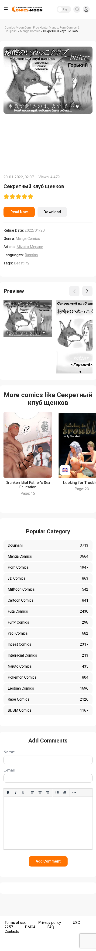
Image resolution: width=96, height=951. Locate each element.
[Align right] (47, 793)
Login (86, 9)
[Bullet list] (57, 793)
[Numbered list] (64, 793)
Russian (31, 255)
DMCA (30, 927)
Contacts (12, 931)
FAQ (50, 927)
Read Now (19, 212)
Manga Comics (28, 238)
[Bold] (8, 793)
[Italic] (15, 793)
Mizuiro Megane (30, 247)
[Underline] (23, 793)
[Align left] (32, 793)
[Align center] (40, 793)
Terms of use (15, 922)
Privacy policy (49, 922)
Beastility (21, 263)
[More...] (74, 793)
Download (52, 212)
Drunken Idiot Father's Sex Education (28, 484)
